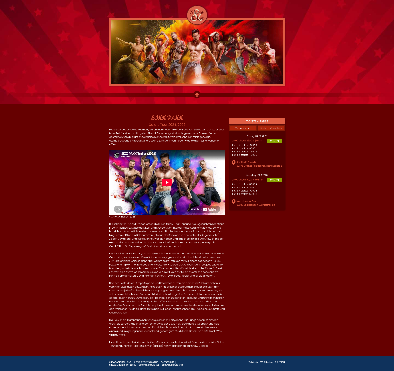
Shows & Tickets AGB (149, 365)
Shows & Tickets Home (120, 362)
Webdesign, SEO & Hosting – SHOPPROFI (267, 362)
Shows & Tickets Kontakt (146, 362)
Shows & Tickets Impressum (122, 365)
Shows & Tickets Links (172, 365)
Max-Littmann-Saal (246, 201)
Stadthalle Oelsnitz (246, 162)
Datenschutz (167, 362)
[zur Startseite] (197, 12)
